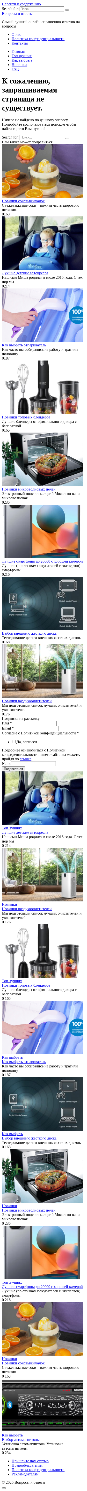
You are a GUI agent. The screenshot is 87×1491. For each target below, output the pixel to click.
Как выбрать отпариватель (24, 345)
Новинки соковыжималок (23, 201)
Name (6, 763)
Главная (18, 51)
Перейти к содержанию (21, 4)
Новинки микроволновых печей (29, 489)
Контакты (20, 43)
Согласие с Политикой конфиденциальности (40, 733)
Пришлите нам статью (30, 1461)
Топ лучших (22, 56)
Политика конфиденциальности (38, 39)
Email (8, 728)
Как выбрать (22, 60)
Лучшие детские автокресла (25, 273)
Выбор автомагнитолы (21, 1439)
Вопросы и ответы (17, 13)
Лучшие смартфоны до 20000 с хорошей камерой (42, 561)
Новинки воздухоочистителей (27, 701)
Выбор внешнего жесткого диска (29, 633)
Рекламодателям (25, 1474)
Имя (7, 723)
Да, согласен (26, 742)
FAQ (15, 69)
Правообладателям (27, 1465)
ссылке (25, 759)
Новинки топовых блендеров (26, 417)
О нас (16, 34)
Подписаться (13, 769)
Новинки (19, 65)
